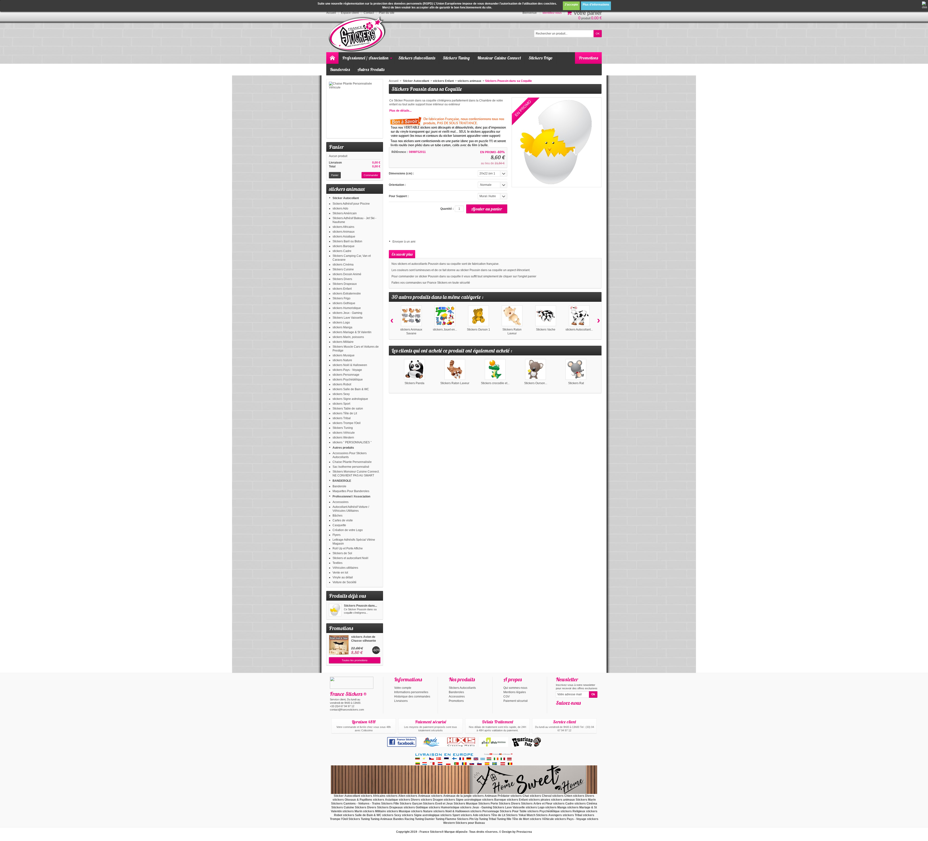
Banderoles (340, 69)
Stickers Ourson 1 (478, 329)
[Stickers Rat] (576, 369)
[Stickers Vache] (545, 315)
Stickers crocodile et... (495, 383)
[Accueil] (332, 58)
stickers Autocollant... (579, 329)
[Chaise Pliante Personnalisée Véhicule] (354, 109)
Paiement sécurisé (515, 701)
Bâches (337, 515)
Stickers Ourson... (535, 383)
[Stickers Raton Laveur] (512, 315)
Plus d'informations (596, 4)
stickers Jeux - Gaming (347, 313)
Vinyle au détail (343, 577)
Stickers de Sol (342, 553)
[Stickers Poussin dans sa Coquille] (335, 610)
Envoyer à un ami (403, 241)
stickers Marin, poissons (348, 337)
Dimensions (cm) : (401, 173)
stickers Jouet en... (445, 329)
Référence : (400, 152)
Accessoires (340, 502)
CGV (506, 696)
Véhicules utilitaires (345, 567)
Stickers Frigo (541, 58)
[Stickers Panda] (414, 369)
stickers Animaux (344, 231)
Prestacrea (524, 832)
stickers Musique (344, 355)
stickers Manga (342, 327)
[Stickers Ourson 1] (478, 315)
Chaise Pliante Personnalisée (352, 462)
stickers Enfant (342, 288)
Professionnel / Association (365, 58)
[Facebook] (559, 710)
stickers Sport (341, 403)
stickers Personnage (346, 374)
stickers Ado (340, 208)
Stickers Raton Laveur (454, 383)
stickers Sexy (341, 394)
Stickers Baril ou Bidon (347, 241)
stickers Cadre (342, 251)
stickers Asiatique (344, 236)
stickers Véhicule (344, 432)
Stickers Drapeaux (345, 284)
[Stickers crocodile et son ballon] (495, 369)
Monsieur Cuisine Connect (499, 58)
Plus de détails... (400, 110)
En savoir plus (402, 254)
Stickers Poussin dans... (360, 605)
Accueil (394, 81)
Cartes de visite (343, 520)
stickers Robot (342, 384)
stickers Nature (342, 360)
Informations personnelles (411, 692)
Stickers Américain (345, 213)
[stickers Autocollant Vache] (579, 315)
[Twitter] (567, 710)
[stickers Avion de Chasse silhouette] (339, 645)
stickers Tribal (342, 418)
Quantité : (447, 208)
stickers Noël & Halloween (350, 365)
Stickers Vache (545, 329)
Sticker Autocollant (346, 198)
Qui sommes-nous (515, 688)
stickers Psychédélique (348, 379)
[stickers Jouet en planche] (445, 315)
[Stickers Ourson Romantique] (535, 369)
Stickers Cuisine (343, 269)
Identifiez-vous (552, 12)
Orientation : (397, 185)
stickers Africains (343, 227)
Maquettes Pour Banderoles (351, 491)
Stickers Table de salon (348, 408)
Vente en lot (340, 572)
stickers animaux (469, 81)
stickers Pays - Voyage (347, 370)
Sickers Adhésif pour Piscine (351, 203)
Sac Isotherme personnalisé (351, 466)
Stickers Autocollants (416, 58)
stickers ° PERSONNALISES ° (352, 442)
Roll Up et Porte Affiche (348, 548)
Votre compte (402, 688)
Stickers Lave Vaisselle (348, 317)
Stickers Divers (342, 279)
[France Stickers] (358, 34)
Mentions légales (514, 692)
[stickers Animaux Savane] (411, 315)
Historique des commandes (412, 696)
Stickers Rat (576, 383)
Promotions (588, 58)
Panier (336, 147)
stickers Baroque (344, 246)
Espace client (350, 12)
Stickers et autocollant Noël (350, 558)
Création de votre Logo (348, 530)
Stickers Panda (414, 383)
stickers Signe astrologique (350, 399)
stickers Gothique (344, 303)
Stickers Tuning (456, 58)
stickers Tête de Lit (345, 413)
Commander (371, 175)
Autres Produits (370, 69)
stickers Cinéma (343, 264)
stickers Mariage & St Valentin (352, 332)
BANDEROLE (342, 480)
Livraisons (401, 701)
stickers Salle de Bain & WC (351, 389)
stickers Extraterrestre (347, 293)
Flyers (337, 535)
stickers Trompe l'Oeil (347, 423)
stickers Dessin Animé (347, 274)
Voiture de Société (344, 582)
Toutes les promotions (355, 660)
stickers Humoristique (347, 308)
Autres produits (343, 447)
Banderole (339, 486)
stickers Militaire (343, 342)
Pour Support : (399, 196)
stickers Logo (341, 322)
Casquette (339, 525)
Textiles (337, 563)
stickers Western (343, 437)
